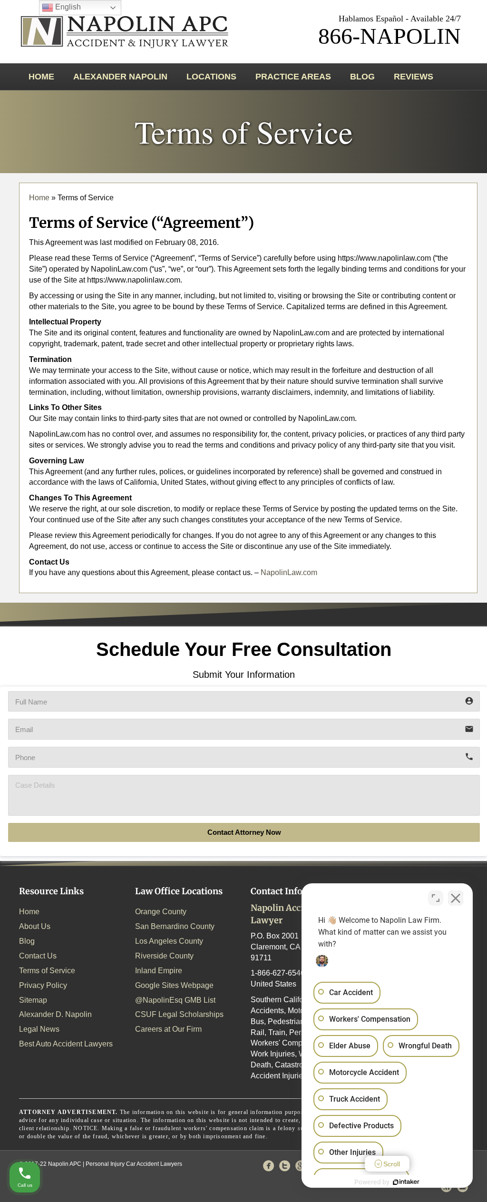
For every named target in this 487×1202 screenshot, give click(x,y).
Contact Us (38, 956)
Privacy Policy (43, 985)
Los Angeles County (169, 941)
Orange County (160, 912)
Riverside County (164, 956)
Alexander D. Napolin (55, 1014)
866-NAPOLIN (389, 36)
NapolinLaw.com (289, 572)
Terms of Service (47, 971)
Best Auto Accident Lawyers (66, 1044)
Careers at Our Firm (168, 1029)
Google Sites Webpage (174, 985)
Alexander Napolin (120, 76)
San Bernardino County (174, 926)
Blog (362, 76)
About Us (34, 926)
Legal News (39, 1029)
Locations (211, 76)
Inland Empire (158, 971)
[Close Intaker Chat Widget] (455, 898)
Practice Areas (293, 76)
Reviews (413, 76)
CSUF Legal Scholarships (179, 1014)
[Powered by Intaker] (406, 1182)
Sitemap (33, 1000)
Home (41, 76)
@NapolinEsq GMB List (175, 1000)
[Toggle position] (435, 898)
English (67, 7)
